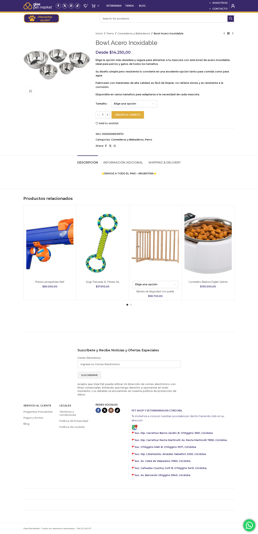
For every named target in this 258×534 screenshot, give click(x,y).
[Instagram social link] (71, 6)
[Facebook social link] (58, 6)
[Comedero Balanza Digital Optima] (208, 243)
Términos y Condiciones (67, 413)
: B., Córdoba (174, 433)
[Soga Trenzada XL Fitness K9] (102, 243)
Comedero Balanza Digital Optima (208, 281)
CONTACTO (220, 8)
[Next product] (233, 33)
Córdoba (162, 461)
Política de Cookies (72, 427)
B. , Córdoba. (165, 447)
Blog (26, 423)
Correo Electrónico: (89, 357)
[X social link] (64, 6)
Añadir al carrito (127, 114)
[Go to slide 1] (127, 305)
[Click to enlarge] (30, 91)
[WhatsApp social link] (115, 146)
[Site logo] (37, 5)
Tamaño (101, 103)
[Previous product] (224, 33)
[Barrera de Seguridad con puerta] (155, 243)
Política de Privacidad (73, 421)
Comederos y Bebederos (134, 33)
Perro (110, 33)
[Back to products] (228, 33)
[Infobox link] (59, 19)
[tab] (87, 160)
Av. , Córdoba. (170, 454)
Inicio (99, 33)
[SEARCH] (231, 18)
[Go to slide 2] (131, 305)
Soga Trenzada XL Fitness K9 (102, 281)
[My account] (233, 5)
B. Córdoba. (171, 468)
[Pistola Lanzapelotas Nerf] (50, 243)
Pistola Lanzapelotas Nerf (49, 281)
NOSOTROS (220, 2)
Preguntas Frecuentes (38, 411)
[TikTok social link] (77, 6)
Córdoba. (181, 440)
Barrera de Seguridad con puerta (155, 291)
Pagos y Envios (33, 417)
